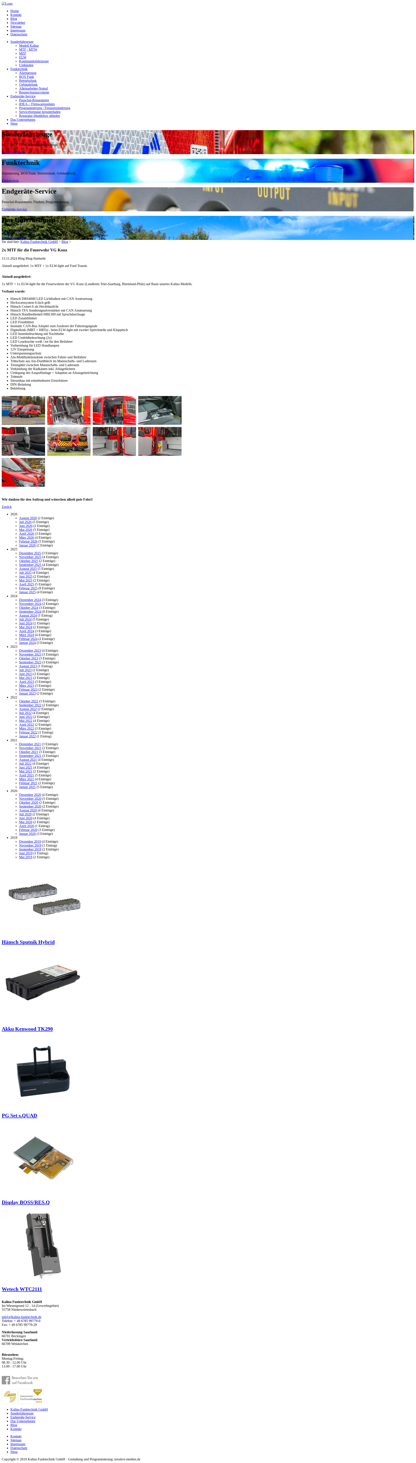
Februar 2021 (28, 783)
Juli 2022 (25, 713)
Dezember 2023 (30, 650)
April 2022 (26, 724)
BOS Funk (26, 77)
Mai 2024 (25, 627)
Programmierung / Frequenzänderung (44, 108)
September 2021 (30, 756)
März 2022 (26, 728)
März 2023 (26, 685)
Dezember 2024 (30, 600)
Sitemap (15, 26)
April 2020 (26, 826)
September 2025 (30, 565)
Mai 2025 (25, 580)
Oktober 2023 (28, 658)
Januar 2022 (27, 736)
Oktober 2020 (28, 802)
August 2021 (28, 759)
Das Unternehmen (22, 119)
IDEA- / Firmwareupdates (37, 104)
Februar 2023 (28, 689)
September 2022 (30, 705)
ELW (22, 57)
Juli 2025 (25, 572)
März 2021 (26, 779)
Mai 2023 (25, 678)
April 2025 (26, 584)
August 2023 (28, 666)
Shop (14, 123)
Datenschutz (18, 34)
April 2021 (26, 775)
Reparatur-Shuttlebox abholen (39, 116)
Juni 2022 (25, 717)
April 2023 (26, 682)
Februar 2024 (28, 639)
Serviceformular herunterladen (39, 112)
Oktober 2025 (28, 561)
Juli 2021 (25, 763)
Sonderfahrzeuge (22, 42)
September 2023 (30, 662)
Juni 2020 (25, 818)
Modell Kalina (29, 45)
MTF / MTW (28, 49)
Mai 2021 (25, 771)
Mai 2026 (25, 530)
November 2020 (30, 798)
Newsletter (17, 22)
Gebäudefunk (28, 84)
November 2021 (30, 748)
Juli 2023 (25, 670)
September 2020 (30, 806)
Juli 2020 (25, 814)
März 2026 (26, 537)
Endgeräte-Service (23, 96)
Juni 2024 (25, 623)
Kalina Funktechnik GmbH (39, 242)
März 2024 (26, 635)
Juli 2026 (25, 522)
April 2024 (26, 631)
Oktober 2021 (28, 752)
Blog (13, 19)
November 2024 (30, 604)
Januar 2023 (27, 693)
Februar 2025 (28, 588)
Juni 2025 (25, 576)
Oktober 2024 (28, 607)
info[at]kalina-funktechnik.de (21, 1317)
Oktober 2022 (28, 701)
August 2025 (28, 569)
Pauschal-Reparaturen (34, 100)
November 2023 (30, 654)
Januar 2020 (27, 834)
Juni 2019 (25, 853)
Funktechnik (19, 69)
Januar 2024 (27, 643)
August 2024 (28, 615)
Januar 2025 (27, 592)
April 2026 (26, 533)
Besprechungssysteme (34, 92)
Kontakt (15, 15)
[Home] (7, 3)
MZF (22, 53)
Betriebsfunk (28, 80)
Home (14, 11)
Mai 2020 (25, 822)
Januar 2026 (27, 545)
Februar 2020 (28, 830)
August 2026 (28, 518)
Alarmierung (27, 73)
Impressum (17, 30)
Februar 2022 (28, 732)
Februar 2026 (28, 541)
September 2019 (30, 849)
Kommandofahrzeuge (34, 61)
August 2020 (28, 810)
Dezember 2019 (30, 841)
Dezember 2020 (30, 795)
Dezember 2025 (30, 553)
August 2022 (28, 709)
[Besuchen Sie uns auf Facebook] (23, 1380)
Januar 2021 (27, 787)
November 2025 (30, 557)
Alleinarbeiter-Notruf (33, 88)
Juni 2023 (25, 674)
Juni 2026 (25, 526)
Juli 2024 (25, 619)
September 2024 (30, 611)
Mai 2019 (25, 857)
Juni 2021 (25, 767)
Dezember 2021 (30, 744)
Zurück (7, 507)
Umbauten (26, 65)
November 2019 (30, 845)
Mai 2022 (25, 721)
